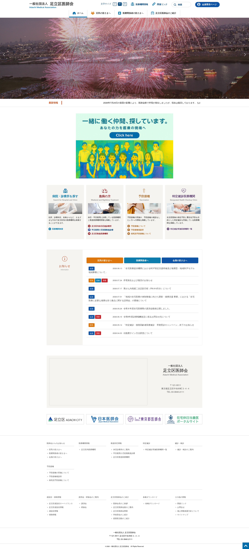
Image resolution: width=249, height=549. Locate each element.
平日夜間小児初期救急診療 (102, 229)
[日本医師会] (104, 419)
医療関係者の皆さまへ (133, 12)
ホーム (80, 12)
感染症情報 (53, 510)
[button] (4, 55)
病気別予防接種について (141, 233)
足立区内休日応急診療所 (102, 226)
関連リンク (162, 4)
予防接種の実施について (59, 472)
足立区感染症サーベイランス (61, 503)
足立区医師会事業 (120, 510)
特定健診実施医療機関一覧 (181, 228)
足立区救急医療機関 (100, 233)
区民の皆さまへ (103, 12)
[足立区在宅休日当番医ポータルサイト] (183, 419)
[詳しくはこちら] (124, 145)
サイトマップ (182, 514)
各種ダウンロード (152, 503)
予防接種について (138, 226)
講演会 (84, 503)
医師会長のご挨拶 (120, 503)
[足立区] (65, 419)
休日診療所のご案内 (121, 449)
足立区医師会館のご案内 (123, 507)
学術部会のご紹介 (120, 514)
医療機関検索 (57, 228)
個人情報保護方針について (188, 510)
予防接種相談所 (137, 229)
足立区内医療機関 (88, 449)
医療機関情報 (142, 4)
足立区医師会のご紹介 (165, 12)
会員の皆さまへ (55, 456)
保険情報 (52, 514)
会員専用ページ (209, 4)
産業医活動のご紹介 (121, 518)
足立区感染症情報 (56, 507)
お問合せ (181, 507)
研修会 (84, 507)
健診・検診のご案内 (185, 449)
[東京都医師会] (144, 419)
